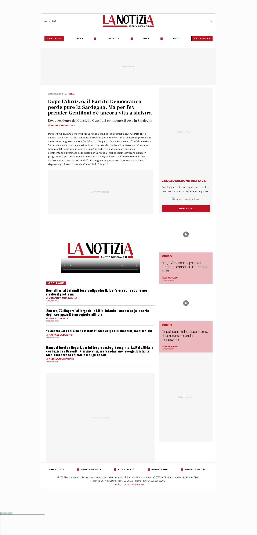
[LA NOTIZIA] (128, 21)
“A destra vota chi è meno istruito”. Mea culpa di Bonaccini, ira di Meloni (99, 331)
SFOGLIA (186, 208)
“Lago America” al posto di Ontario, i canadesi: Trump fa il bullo (184, 267)
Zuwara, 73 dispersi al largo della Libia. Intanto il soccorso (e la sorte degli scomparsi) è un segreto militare (97, 312)
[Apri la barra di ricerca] (211, 21)
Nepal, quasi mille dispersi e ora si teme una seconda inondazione (185, 336)
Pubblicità (126, 469)
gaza (177, 39)
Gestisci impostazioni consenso (128, 484)
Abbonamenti (90, 469)
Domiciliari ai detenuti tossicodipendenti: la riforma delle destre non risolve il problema (97, 292)
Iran (146, 39)
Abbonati (54, 38)
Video (167, 256)
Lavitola (113, 39)
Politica (71, 94)
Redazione (202, 38)
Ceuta (79, 39)
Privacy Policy (196, 469)
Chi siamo (56, 469)
